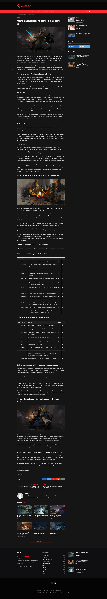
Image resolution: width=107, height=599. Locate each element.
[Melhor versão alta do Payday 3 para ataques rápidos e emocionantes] (24, 526)
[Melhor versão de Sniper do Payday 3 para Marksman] (41, 526)
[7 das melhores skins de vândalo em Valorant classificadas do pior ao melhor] (71, 35)
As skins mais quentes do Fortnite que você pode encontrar (81, 27)
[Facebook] (13, 59)
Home (18, 14)
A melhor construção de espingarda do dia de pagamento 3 (55, 517)
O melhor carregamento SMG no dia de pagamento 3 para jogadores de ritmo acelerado (38, 1)
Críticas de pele (46, 561)
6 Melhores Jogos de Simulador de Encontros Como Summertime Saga (82, 19)
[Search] (89, 11)
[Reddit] (13, 66)
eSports (44, 571)
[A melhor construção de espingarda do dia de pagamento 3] (57, 509)
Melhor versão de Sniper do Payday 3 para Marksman (40, 532)
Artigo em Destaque (28, 11)
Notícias (52, 11)
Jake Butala (27, 493)
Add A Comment (41, 541)
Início (19, 11)
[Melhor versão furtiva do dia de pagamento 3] (57, 526)
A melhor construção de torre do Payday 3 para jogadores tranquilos (41, 517)
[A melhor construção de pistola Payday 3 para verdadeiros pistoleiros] (24, 509)
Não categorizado (45, 567)
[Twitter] (13, 62)
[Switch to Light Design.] (87, 11)
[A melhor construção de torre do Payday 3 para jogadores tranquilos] (41, 509)
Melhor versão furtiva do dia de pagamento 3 (57, 532)
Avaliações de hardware (47, 559)
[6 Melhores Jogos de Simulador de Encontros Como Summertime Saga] (71, 19)
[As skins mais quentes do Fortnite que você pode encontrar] (71, 27)
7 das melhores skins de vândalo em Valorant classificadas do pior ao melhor (83, 35)
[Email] (13, 69)
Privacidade (53, 587)
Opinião (44, 573)
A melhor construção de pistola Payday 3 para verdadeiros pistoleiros (24, 517)
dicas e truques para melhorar (31, 465)
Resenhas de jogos (46, 563)
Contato (59, 587)
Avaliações (44, 11)
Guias (37, 11)
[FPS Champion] (24, 5)
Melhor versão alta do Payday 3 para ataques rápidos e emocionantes (24, 533)
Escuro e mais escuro (22, 474)
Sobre (46, 587)
